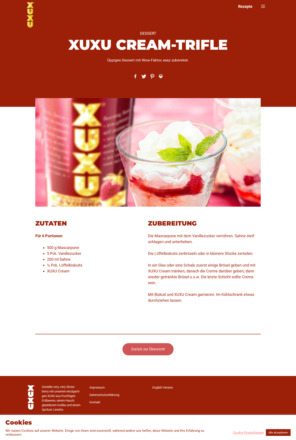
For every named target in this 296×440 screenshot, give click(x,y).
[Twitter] (144, 76)
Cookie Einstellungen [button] (248, 433)
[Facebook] (135, 76)
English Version (162, 387)
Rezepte (245, 6)
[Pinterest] (152, 76)
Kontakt (94, 402)
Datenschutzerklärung (104, 395)
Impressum (97, 387)
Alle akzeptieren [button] (278, 432)
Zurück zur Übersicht (148, 349)
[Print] (160, 76)
